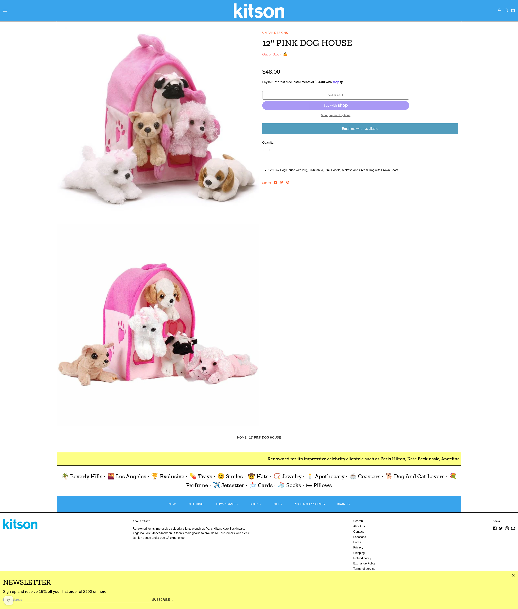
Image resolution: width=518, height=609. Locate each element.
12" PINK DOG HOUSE (265, 437)
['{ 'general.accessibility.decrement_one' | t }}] (263, 150)
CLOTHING (196, 504)
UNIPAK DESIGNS (275, 32)
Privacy (358, 547)
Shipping (359, 553)
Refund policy (362, 558)
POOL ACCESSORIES (309, 504)
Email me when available (360, 128)
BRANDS (343, 504)
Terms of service (364, 568)
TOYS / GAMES (227, 504)
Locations (359, 537)
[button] (506, 10)
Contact (358, 531)
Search (358, 521)
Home (241, 437)
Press (357, 542)
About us (359, 526)
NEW (172, 504)
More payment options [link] (335, 115)
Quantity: (268, 142)
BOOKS (255, 504)
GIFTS (277, 504)
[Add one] (276, 150)
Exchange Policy (364, 563)
